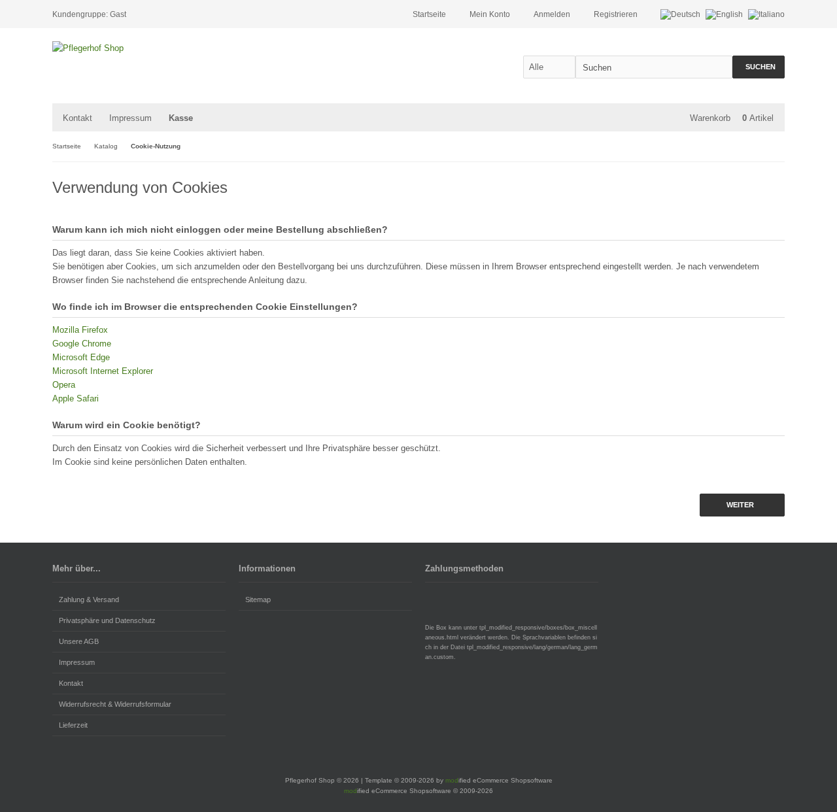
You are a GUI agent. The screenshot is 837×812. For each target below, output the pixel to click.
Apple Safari (75, 398)
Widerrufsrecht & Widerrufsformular (115, 704)
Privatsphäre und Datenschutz (107, 620)
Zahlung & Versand (89, 599)
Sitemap (258, 599)
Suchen (758, 67)
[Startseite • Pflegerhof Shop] (139, 48)
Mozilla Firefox (80, 330)
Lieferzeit (73, 725)
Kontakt (77, 118)
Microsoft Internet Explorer (102, 371)
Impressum (130, 118)
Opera (63, 385)
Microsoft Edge (81, 357)
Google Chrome (81, 343)
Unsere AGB (79, 641)
